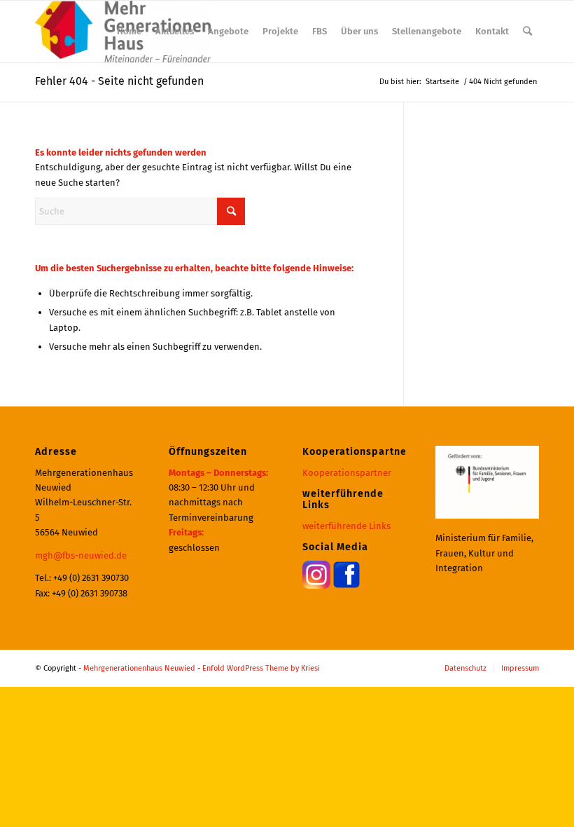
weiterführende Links (346, 526)
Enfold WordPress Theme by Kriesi (261, 668)
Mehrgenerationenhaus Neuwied (139, 668)
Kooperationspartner (346, 472)
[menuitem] (129, 31)
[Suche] (527, 31)
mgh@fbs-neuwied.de (81, 555)
